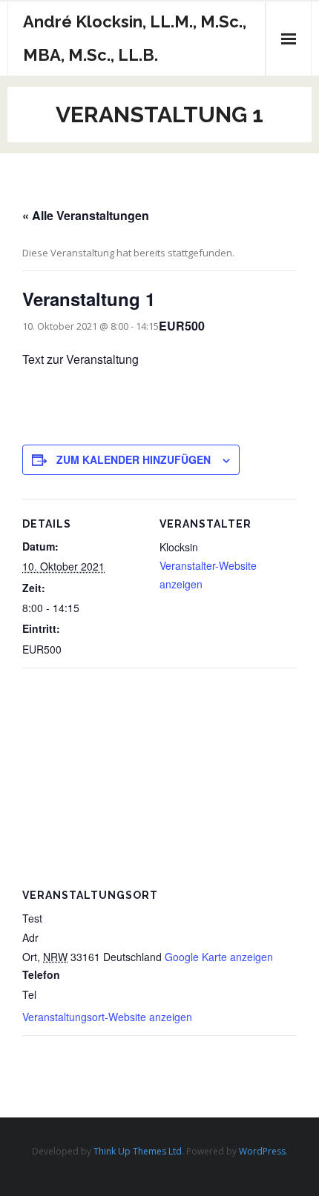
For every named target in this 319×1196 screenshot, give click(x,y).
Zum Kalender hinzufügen (133, 459)
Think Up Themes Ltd (137, 1151)
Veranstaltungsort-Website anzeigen (107, 1016)
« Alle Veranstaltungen (85, 215)
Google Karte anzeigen (219, 956)
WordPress (262, 1151)
